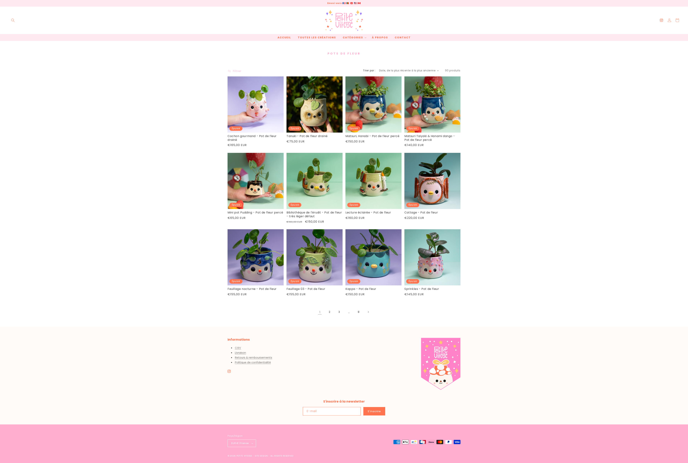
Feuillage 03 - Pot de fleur (305, 289)
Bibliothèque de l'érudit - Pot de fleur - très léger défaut (314, 214)
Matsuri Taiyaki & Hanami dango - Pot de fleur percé (429, 138)
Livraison (240, 352)
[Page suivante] (368, 312)
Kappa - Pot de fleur (360, 289)
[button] (13, 20)
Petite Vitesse (244, 455)
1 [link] (319, 312)
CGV (238, 348)
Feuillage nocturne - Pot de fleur (252, 289)
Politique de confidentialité (253, 362)
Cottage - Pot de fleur (421, 213)
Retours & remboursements (253, 357)
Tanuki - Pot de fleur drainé (307, 136)
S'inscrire (374, 411)
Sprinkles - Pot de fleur (421, 289)
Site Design (261, 455)
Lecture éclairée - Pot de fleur (368, 213)
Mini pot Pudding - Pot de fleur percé (255, 213)
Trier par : (369, 70)
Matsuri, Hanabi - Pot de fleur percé (372, 136)
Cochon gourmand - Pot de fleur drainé (252, 138)
